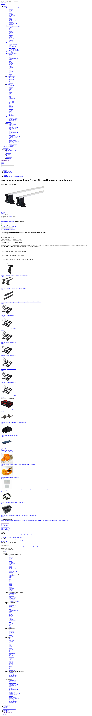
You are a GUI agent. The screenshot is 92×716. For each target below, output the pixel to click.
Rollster (11, 32)
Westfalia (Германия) (14, 141)
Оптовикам (9, 157)
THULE (11, 24)
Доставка (8, 153)
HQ (10, 28)
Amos (10, 27)
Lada (10, 97)
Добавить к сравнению (7, 228)
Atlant (10, 16)
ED (10, 61)
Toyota (10, 114)
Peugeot (11, 106)
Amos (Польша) (13, 124)
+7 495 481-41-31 (5, 160)
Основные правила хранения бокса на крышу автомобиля (15, 540)
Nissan (10, 103)
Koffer (10, 19)
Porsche (11, 107)
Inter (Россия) (12, 46)
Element (11, 14)
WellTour (11, 41)
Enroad (11, 10)
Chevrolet (11, 85)
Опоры (11, 67)
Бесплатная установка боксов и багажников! (11, 537)
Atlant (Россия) (12, 125)
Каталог (3, 520)
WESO (11, 35)
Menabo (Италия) (13, 118)
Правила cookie (20, 546)
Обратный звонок (5, 527)
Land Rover (12, 98)
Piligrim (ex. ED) (13, 23)
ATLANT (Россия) (13, 49)
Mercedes (11, 101)
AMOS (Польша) (13, 44)
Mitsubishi (11, 102)
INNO (10, 18)
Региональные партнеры (12, 155)
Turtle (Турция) (12, 140)
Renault (11, 109)
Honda (10, 93)
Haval (10, 92)
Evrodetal (11, 79)
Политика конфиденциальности (8, 546)
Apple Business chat (5, 528)
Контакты (8, 158)
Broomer (11, 9)
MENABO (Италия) (14, 50)
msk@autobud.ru (4, 525)
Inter (10, 29)
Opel (10, 105)
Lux (10, 11)
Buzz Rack (11, 45)
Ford (10, 90)
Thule (10, 37)
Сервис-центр (9, 151)
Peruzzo (11, 40)
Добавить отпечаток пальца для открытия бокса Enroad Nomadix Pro (17, 534)
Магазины (5, 148)
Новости (50, 520)
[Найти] (1, 166)
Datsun (10, 88)
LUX (10, 31)
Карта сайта (36, 546)
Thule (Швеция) (13, 119)
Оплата (8, 154)
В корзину (3, 226)
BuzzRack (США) (13, 128)
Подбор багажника (8, 146)
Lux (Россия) (12, 48)
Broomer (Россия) (13, 127)
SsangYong (11, 110)
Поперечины (12, 68)
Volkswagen (12, 115)
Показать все (12, 555)
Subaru (10, 111)
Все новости (4, 541)
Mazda (10, 100)
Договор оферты (28, 546)
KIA (10, 96)
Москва (2, 162)
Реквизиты (56, 520)
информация (6, 149)
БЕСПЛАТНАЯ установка (7, 221)
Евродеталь (12, 15)
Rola (10, 72)
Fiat (10, 89)
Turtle (10, 33)
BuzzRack (11, 39)
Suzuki (10, 75)
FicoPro (11, 64)
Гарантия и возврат (63, 520)
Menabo (11, 71)
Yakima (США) (12, 120)
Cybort (10, 13)
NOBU (11, 22)
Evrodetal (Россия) (13, 132)
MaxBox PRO (12, 20)
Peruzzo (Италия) (13, 137)
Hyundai (11, 94)
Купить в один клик (11, 226)
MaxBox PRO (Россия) (14, 136)
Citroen (11, 87)
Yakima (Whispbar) (13, 58)
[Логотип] (3, 2)
